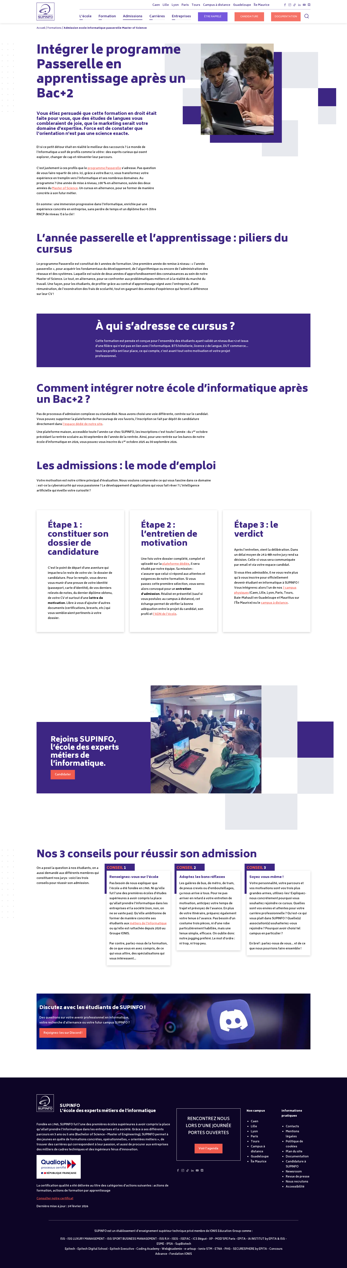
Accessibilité (295, 1186)
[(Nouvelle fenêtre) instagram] (289, 6)
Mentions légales (292, 1134)
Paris (254, 1136)
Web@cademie (172, 1249)
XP (211, 1239)
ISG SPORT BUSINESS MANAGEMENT (132, 1239)
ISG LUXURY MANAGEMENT (86, 1239)
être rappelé (212, 17)
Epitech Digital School (92, 1249)
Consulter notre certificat (55, 1198)
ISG (62, 1239)
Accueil (41, 28)
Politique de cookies (294, 1144)
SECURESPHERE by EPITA (250, 1249)
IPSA (169, 1244)
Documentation (286, 17)
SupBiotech (183, 1244)
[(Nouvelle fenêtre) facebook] (285, 6)
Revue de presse (297, 1176)
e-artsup (190, 1249)
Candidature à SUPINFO (296, 1164)
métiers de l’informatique (148, 923)
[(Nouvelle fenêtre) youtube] (304, 6)
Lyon (254, 1131)
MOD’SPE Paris (225, 1239)
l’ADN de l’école (164, 614)
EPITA (242, 1239)
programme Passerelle (104, 168)
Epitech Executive (122, 1249)
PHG (228, 1249)
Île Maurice (258, 1161)
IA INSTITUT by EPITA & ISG (266, 1239)
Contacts (292, 1126)
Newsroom (294, 1171)
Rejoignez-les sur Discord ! (63, 1033)
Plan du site (294, 1151)
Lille (254, 1126)
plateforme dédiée (175, 564)
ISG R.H (164, 1239)
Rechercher (306, 16)
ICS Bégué (200, 1239)
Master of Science (65, 188)
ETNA (218, 1249)
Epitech (70, 1249)
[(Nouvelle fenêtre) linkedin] (299, 6)
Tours (255, 1141)
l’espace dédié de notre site (82, 424)
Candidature (249, 17)
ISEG (175, 1239)
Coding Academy (147, 1249)
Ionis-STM (205, 1249)
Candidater (63, 774)
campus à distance (274, 602)
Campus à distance (258, 1149)
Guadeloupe (260, 1156)
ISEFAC (185, 1239)
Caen (254, 1121)
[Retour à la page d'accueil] (45, 1111)
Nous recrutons (297, 1181)
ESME (160, 1244)
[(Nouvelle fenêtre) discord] (309, 6)
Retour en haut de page (330, 1255)
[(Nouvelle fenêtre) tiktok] (294, 6)
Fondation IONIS (180, 1254)
